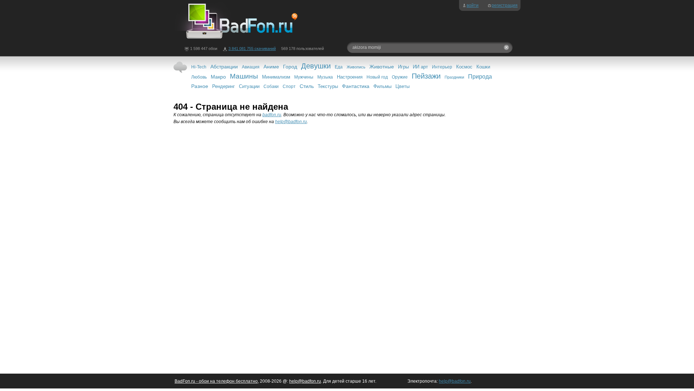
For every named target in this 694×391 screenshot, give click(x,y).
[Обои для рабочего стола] (237, 39)
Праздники (454, 77)
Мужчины (303, 77)
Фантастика (355, 86)
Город (290, 67)
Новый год (377, 77)
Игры (403, 67)
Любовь (199, 77)
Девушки (316, 66)
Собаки (271, 86)
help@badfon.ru (291, 121)
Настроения (350, 77)
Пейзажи (426, 76)
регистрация (505, 5)
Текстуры (328, 86)
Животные (381, 67)
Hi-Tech (198, 67)
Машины (244, 76)
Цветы (402, 86)
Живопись (356, 67)
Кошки (483, 67)
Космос (464, 67)
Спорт (289, 86)
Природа (480, 76)
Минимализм (276, 77)
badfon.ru (271, 114)
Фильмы (382, 86)
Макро (218, 77)
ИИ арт (420, 67)
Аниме (271, 67)
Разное (199, 86)
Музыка (325, 77)
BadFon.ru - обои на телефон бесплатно (216, 381)
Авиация (251, 67)
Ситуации (249, 86)
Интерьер (442, 67)
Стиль (307, 86)
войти (473, 5)
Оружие (400, 77)
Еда (339, 67)
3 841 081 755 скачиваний (252, 48)
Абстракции (224, 67)
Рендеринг (223, 86)
